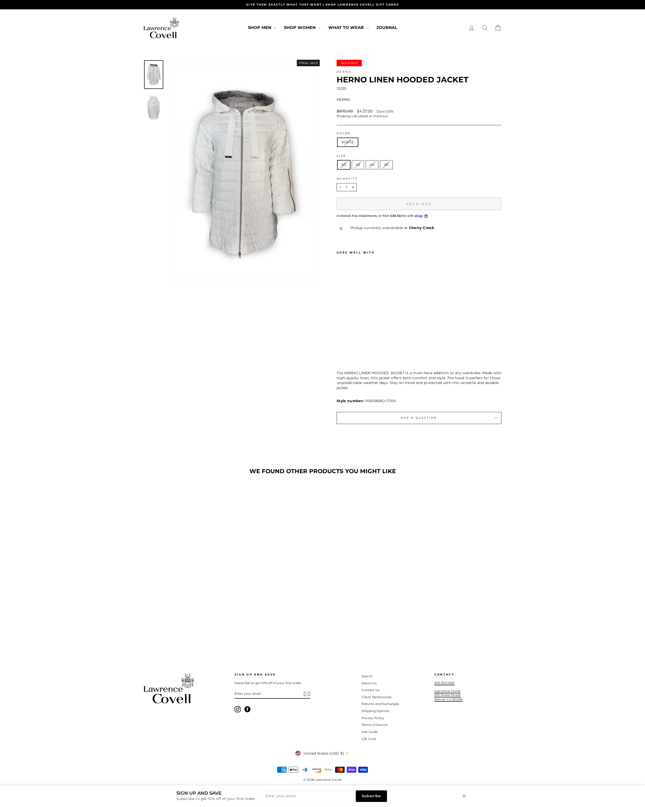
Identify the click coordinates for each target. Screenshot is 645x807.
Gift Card (369, 739)
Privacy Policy (373, 718)
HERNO (344, 72)
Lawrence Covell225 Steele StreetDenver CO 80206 (448, 695)
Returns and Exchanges (380, 704)
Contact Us (371, 690)
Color (344, 133)
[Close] (464, 796)
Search (367, 676)
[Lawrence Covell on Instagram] (238, 709)
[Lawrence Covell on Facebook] (247, 709)
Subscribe (371, 796)
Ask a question (419, 417)
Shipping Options (375, 711)
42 (358, 164)
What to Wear (346, 27)
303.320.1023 (444, 683)
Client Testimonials (377, 697)
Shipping (344, 116)
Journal (386, 27)
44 (372, 164)
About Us (369, 683)
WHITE (347, 142)
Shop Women (300, 27)
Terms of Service (375, 725)
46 (386, 164)
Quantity (347, 178)
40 (343, 164)
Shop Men (260, 27)
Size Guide (370, 732)
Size (341, 156)
